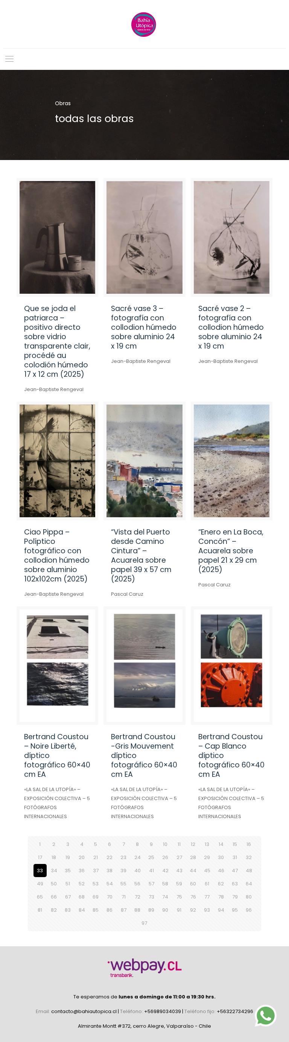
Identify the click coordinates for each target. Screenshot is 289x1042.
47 (235, 870)
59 (179, 883)
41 (151, 870)
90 (165, 910)
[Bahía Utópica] (144, 24)
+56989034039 (163, 1011)
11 (179, 844)
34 (54, 870)
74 (165, 896)
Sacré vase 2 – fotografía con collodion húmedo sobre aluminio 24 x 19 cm (231, 327)
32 (249, 857)
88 (137, 910)
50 (54, 883)
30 (221, 857)
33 (40, 870)
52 (82, 883)
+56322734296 (235, 1011)
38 (109, 870)
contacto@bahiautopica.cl (84, 1011)
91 (179, 910)
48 (249, 870)
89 (151, 910)
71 (124, 896)
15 (235, 844)
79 (235, 896)
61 (207, 883)
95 (235, 910)
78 (221, 896)
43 (179, 870)
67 (68, 896)
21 (95, 857)
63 (235, 883)
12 (193, 844)
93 (207, 910)
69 (96, 896)
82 (54, 910)
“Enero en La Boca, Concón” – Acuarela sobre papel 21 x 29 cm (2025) (230, 551)
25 (151, 857)
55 (123, 883)
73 (151, 896)
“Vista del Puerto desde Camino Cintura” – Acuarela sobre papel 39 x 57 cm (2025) (141, 555)
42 (165, 870)
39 (123, 870)
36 (82, 870)
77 (207, 896)
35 (68, 870)
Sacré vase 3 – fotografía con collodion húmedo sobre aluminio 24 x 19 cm (143, 327)
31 (235, 857)
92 (193, 910)
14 (221, 844)
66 (54, 896)
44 (193, 870)
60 (193, 883)
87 (123, 910)
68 (82, 896)
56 (137, 883)
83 (68, 910)
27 (179, 857)
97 (144, 923)
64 (249, 883)
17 (40, 857)
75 (179, 896)
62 (221, 883)
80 (249, 896)
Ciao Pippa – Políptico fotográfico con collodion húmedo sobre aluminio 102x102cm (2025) (57, 555)
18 (54, 857)
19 (67, 857)
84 (82, 910)
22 (109, 857)
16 (248, 844)
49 (40, 883)
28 (193, 857)
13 (207, 844)
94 (221, 910)
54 (109, 883)
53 (96, 883)
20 (82, 857)
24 (137, 857)
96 (249, 910)
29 (207, 857)
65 (40, 896)
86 (109, 910)
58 (165, 883)
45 (207, 870)
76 (193, 896)
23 (123, 857)
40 (137, 870)
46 (221, 870)
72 (137, 896)
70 (110, 896)
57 (151, 883)
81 (40, 910)
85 (96, 910)
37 (96, 870)
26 (165, 857)
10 (165, 844)
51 (67, 883)
